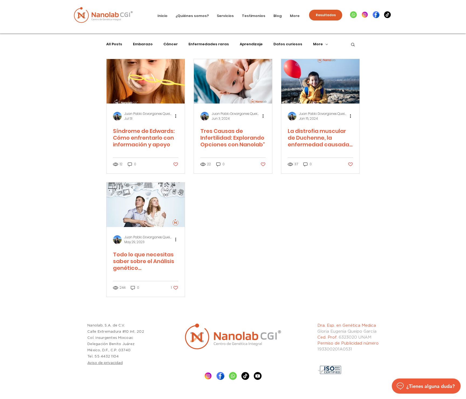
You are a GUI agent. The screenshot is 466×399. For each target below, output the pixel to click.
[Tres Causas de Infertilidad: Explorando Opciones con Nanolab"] (233, 81)
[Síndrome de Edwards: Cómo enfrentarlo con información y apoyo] (146, 81)
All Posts (114, 44)
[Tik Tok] (245, 376)
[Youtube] (258, 376)
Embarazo (143, 44)
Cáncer (170, 44)
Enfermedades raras (209, 44)
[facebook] (376, 14)
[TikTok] (387, 14)
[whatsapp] (353, 14)
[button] (352, 45)
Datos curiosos (287, 44)
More (318, 44)
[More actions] (177, 116)
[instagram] (364, 14)
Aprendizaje (251, 44)
